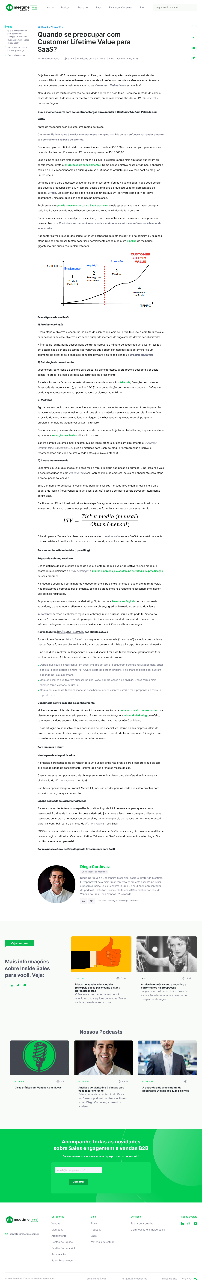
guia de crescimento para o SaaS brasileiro (82, 205)
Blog (142, 7)
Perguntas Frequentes (134, 1278)
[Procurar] (193, 7)
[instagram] (188, 1223)
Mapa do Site (169, 1278)
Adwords (124, 382)
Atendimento (59, 1235)
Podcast (66, 7)
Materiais (83, 7)
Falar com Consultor (120, 7)
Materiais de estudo (103, 1242)
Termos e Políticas (95, 1278)
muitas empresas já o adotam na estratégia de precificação (127, 571)
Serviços (136, 1216)
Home (50, 7)
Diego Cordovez (51, 58)
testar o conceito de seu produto (139, 710)
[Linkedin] (182, 1223)
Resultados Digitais (123, 601)
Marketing (57, 1229)
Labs (99, 7)
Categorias (57, 1216)
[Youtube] (195, 1223)
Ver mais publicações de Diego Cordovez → (119, 900)
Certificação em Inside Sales (148, 1229)
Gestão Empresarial (63, 1248)
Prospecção (58, 1254)
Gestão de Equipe (62, 1242)
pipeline (131, 240)
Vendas (55, 1223)
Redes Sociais (189, 1216)
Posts (94, 1223)
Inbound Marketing (135, 715)
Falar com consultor (142, 1223)
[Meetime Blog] (22, 7)
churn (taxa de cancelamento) (83, 164)
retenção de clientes (64, 435)
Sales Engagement (62, 1260)
